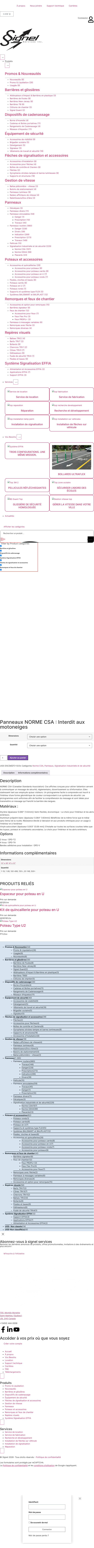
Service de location (14, 1432)
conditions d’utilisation (44, 1465)
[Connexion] (91, 19)
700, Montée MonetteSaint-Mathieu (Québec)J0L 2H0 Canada (11, 1315)
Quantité (13, 744)
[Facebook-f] (3, 1329)
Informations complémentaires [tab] (33, 772)
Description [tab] (9, 772)
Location (9, 1360)
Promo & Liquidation (14, 1386)
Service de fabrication (15, 1435)
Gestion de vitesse (20, 180)
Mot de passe (35, 1512)
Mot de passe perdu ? (39, 1535)
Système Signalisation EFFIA (28, 363)
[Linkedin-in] (10, 1329)
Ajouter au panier (18, 757)
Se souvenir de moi (39, 1523)
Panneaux (13, 202)
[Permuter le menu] (2, 57)
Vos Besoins (10, 1357)
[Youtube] (16, 1329)
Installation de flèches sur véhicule (21, 1441)
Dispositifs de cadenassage (27, 114)
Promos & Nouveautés (23, 74)
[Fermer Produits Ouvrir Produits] (7, 65)
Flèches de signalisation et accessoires (36, 155)
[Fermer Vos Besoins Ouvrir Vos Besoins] (19, 436)
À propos (21, 6)
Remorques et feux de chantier (30, 299)
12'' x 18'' (4, 863)
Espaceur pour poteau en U (22, 894)
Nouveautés (10, 1389)
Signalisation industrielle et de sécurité (72, 766)
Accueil (8, 1351)
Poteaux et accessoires (24, 259)
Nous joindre (36, 6)
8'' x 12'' (12, 863)
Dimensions (14, 736)
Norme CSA (38, 766)
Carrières (73, 6)
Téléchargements (13, 1372)
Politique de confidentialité (48, 1457)
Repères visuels (17, 332)
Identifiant (33, 1502)
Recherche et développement (18, 1438)
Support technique (55, 6)
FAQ (7, 1369)
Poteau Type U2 (13, 925)
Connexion (83, 18)
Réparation (10, 1446)
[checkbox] (18, 546)
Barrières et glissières (22, 90)
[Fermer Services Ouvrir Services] (15, 382)
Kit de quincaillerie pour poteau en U (29, 910)
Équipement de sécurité (24, 134)
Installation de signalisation (17, 1443)
